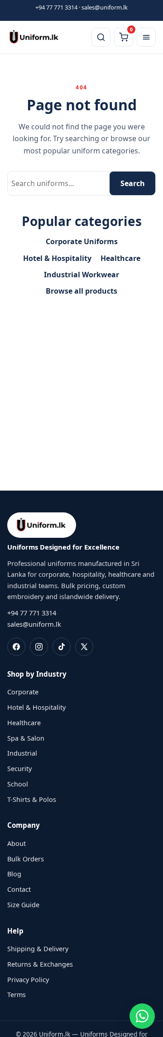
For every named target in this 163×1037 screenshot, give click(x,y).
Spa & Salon (25, 738)
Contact (19, 889)
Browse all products (81, 291)
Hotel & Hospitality (57, 258)
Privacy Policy (28, 979)
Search (132, 183)
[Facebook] (16, 647)
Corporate (22, 692)
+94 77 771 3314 (56, 7)
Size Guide (23, 904)
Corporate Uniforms (82, 241)
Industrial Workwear (81, 275)
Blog (14, 874)
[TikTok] (62, 647)
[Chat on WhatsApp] (142, 1016)
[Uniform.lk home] (34, 37)
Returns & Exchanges (40, 964)
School (17, 784)
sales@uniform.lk (105, 7)
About (16, 843)
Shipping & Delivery (37, 948)
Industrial (22, 753)
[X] (84, 647)
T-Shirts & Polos (31, 799)
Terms (16, 994)
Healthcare (120, 258)
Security (19, 768)
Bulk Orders (25, 859)
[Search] (100, 37)
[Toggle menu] (146, 37)
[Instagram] (39, 647)
